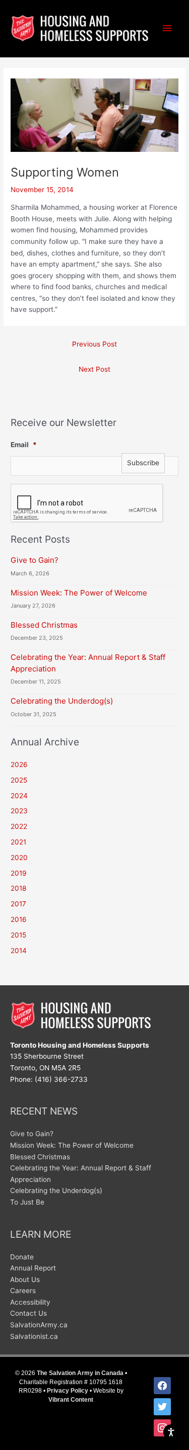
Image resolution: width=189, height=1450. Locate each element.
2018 (18, 888)
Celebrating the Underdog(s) (62, 701)
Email (24, 445)
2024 (19, 796)
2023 (19, 811)
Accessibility (30, 1302)
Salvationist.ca (34, 1336)
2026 (19, 764)
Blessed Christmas (44, 625)
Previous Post (94, 344)
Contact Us (28, 1313)
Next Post (94, 369)
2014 (19, 951)
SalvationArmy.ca (39, 1325)
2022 (19, 826)
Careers (23, 1291)
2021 (18, 842)
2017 (18, 904)
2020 (19, 858)
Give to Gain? (34, 560)
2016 (19, 919)
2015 (18, 935)
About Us (25, 1279)
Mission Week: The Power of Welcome (79, 593)
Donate (22, 1257)
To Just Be (27, 1202)
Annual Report (33, 1268)
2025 (19, 780)
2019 (19, 873)
